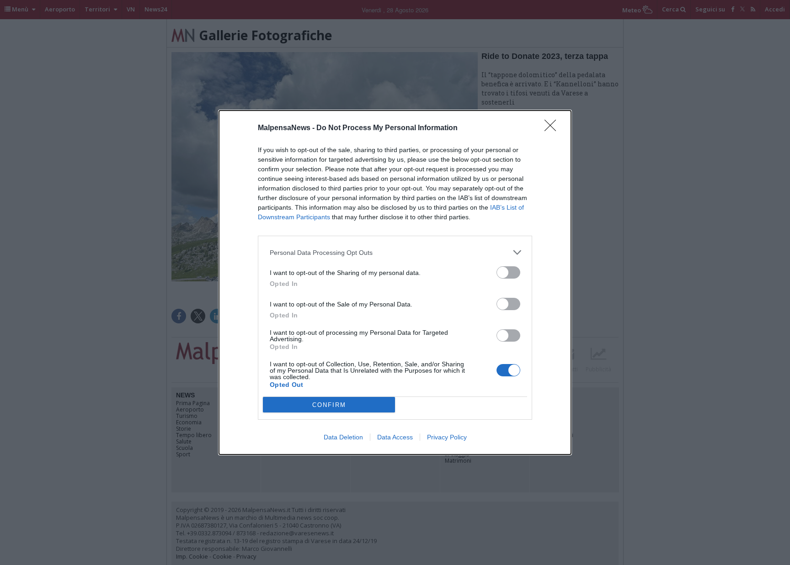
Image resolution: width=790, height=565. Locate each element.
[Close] (553, 128)
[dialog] (395, 282)
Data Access (395, 437)
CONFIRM (329, 404)
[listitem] (395, 252)
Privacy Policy (447, 437)
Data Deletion (343, 437)
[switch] (508, 272)
